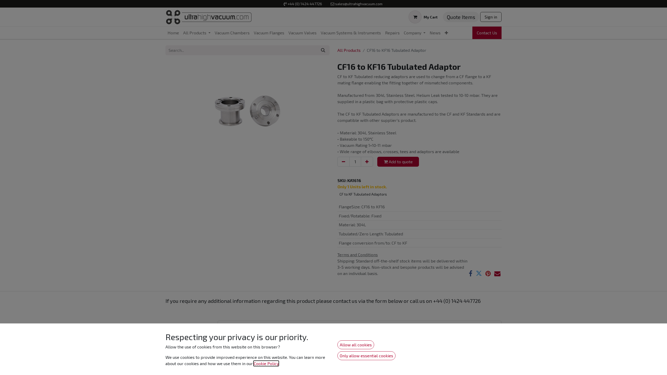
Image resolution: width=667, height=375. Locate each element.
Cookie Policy (266, 363)
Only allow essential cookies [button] (366, 355)
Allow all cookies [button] (356, 344)
